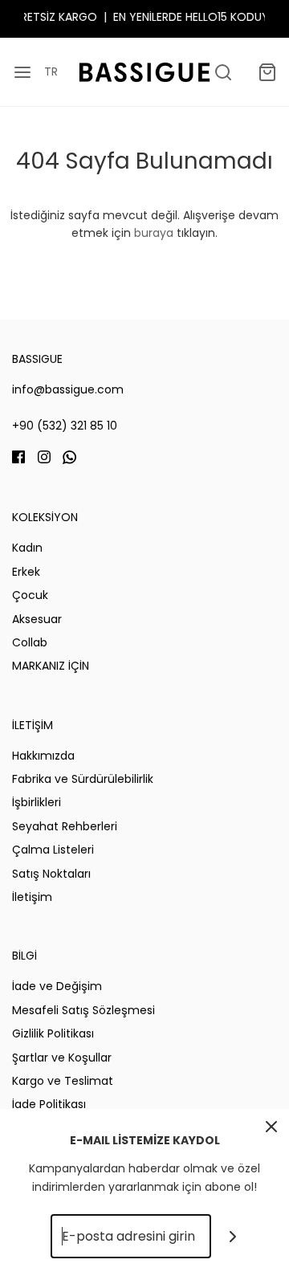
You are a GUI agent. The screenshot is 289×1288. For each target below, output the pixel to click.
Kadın (27, 548)
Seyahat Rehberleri (64, 826)
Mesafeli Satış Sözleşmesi (83, 1010)
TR (51, 71)
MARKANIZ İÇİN (50, 666)
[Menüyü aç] (22, 72)
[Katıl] (233, 1236)
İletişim (32, 897)
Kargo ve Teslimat (62, 1081)
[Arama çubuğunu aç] (223, 72)
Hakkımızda (43, 756)
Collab (29, 642)
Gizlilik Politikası (53, 1033)
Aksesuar (37, 619)
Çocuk (30, 595)
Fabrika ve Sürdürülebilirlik (82, 779)
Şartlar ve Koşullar (62, 1058)
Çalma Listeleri (53, 850)
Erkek (26, 572)
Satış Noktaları (51, 874)
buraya (153, 233)
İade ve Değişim (57, 986)
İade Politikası (49, 1104)
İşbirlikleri (36, 802)
